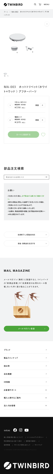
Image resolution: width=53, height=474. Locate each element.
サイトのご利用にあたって (22, 445)
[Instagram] (20, 430)
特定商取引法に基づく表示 (13, 441)
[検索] (35, 4)
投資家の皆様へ (31, 441)
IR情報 (7, 382)
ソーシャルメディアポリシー (35, 437)
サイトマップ (38, 445)
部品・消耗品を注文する (26, 243)
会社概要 (8, 374)
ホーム (6, 11)
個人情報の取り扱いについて (13, 437)
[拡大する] (47, 24)
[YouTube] (27, 430)
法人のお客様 (9, 405)
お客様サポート (10, 390)
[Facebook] (15, 430)
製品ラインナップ (11, 358)
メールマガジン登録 (26, 329)
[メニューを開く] (46, 4)
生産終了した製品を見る (26, 234)
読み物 (7, 366)
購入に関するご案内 (12, 398)
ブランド (7, 350)
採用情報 (7, 445)
